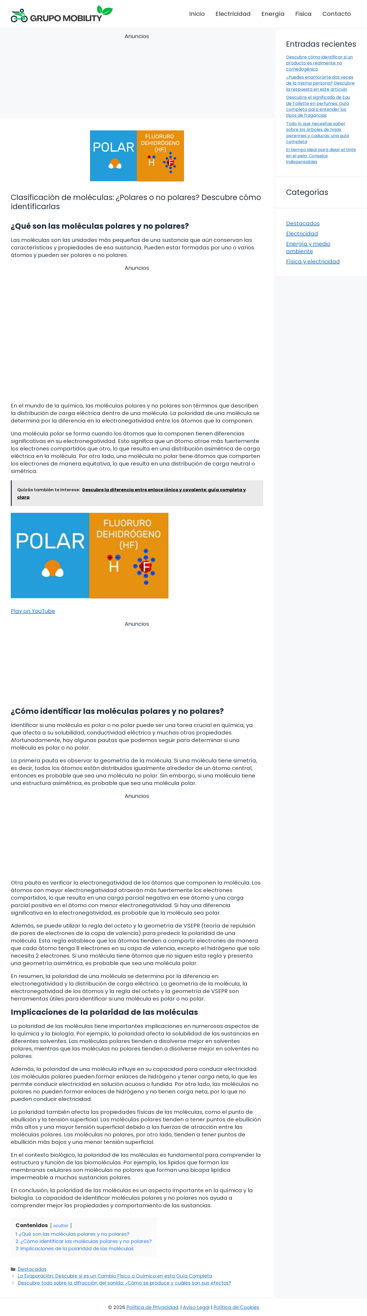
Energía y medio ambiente (308, 247)
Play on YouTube (33, 611)
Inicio (197, 14)
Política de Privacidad (152, 1307)
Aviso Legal (196, 1307)
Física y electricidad (313, 261)
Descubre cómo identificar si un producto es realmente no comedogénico (319, 63)
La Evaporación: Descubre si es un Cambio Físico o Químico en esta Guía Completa (115, 1276)
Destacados (32, 1269)
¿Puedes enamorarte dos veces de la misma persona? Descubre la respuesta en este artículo (320, 83)
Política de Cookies (236, 1307)
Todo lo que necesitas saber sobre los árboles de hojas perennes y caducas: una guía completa (317, 133)
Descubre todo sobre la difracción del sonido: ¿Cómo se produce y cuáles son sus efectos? (124, 1283)
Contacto (336, 14)
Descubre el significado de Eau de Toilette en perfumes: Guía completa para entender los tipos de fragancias (318, 106)
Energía (273, 14)
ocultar (61, 1226)
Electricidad (233, 14)
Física (303, 14)
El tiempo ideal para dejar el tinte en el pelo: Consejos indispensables (321, 156)
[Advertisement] (137, 77)
